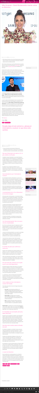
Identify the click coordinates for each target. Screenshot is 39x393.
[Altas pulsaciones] (5, 388)
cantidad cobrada (11, 66)
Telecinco (5, 117)
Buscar (27, 1)
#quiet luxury (4, 365)
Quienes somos (35, 1)
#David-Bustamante (7, 122)
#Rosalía (8, 365)
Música (3, 122)
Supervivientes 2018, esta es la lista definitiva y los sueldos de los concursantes (31, 190)
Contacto (30, 1)
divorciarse (17, 65)
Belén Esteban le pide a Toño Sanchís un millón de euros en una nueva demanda (30, 175)
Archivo (24, 1)
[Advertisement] (20, 49)
